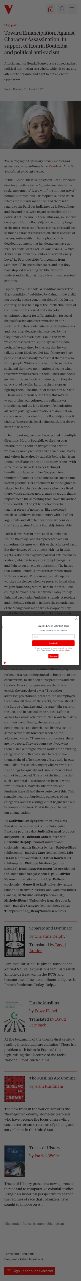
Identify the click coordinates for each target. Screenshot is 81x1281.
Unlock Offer (53, 643)
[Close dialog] (76, 618)
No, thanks (53, 656)
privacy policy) (64, 650)
